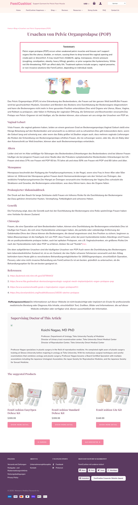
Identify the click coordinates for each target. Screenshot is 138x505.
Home (18, 10)
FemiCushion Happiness (35, 10)
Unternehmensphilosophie (40, 464)
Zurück (43, 442)
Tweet (102, 470)
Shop (53, 10)
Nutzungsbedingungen (16, 474)
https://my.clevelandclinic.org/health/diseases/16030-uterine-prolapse (45, 292)
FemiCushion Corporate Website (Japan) (108, 478)
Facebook (59, 464)
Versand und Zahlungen (17, 464)
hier (84, 244)
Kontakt (33, 468)
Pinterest (59, 468)
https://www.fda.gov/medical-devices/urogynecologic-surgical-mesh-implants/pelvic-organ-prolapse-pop (62, 281)
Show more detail (20, 425)
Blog (15, 28)
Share (83, 470)
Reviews (65, 10)
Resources (77, 10)
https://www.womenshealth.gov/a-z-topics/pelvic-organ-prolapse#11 (44, 287)
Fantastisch (85, 478)
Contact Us (115, 10)
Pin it (92, 470)
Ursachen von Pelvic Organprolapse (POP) (35, 28)
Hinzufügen (113, 470)
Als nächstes (91, 442)
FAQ (104, 10)
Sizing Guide (92, 10)
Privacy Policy (13, 477)
